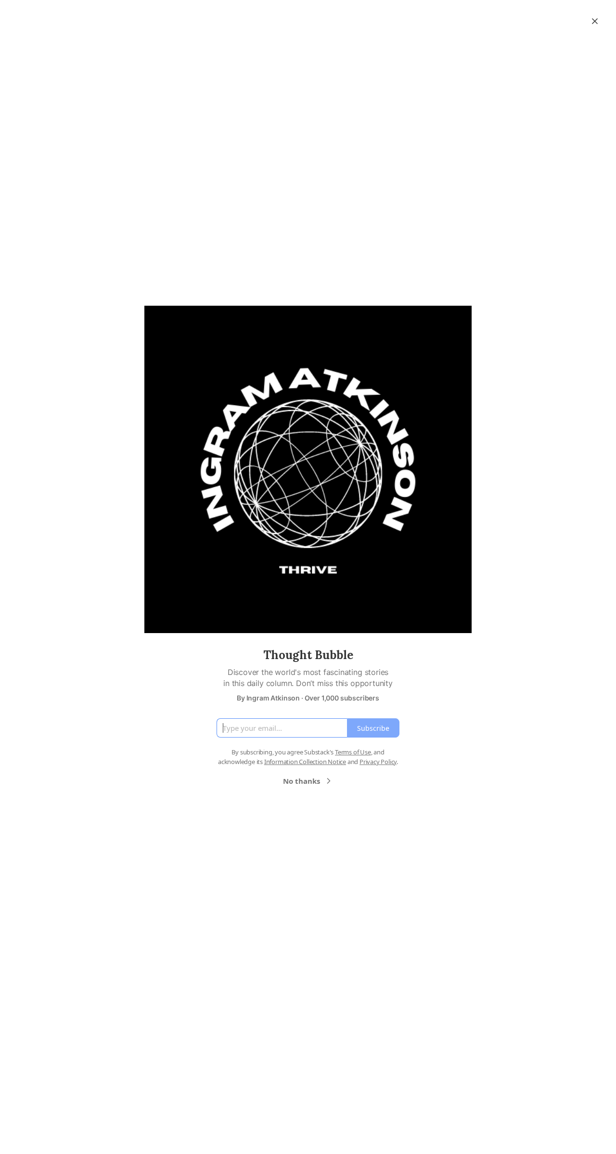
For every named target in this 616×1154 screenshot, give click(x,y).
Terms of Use (353, 752)
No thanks (301, 781)
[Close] (594, 21)
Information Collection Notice (305, 761)
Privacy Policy (378, 761)
